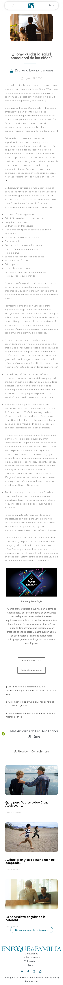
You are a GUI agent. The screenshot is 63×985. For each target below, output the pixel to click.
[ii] (56, 131)
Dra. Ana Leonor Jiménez (34, 71)
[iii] (6, 180)
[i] (45, 100)
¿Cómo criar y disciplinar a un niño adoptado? (30, 861)
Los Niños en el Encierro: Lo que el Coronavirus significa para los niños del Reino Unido (30, 690)
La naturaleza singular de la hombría (25, 918)
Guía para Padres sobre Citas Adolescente (26, 804)
